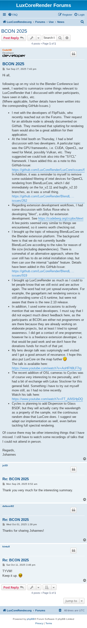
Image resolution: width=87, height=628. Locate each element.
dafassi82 (8, 506)
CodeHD (7, 50)
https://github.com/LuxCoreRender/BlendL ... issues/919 (43, 273)
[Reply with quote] (73, 54)
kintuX (6, 546)
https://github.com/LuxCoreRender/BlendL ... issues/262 (43, 198)
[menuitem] (13, 15)
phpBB (31, 619)
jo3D (5, 465)
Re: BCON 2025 (15, 479)
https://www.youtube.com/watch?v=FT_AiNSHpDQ (47, 399)
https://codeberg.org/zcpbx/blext (60, 218)
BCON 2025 (14, 31)
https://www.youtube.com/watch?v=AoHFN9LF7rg (46, 368)
